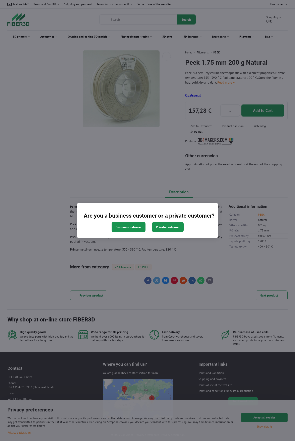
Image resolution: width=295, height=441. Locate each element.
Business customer (128, 227)
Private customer (168, 227)
